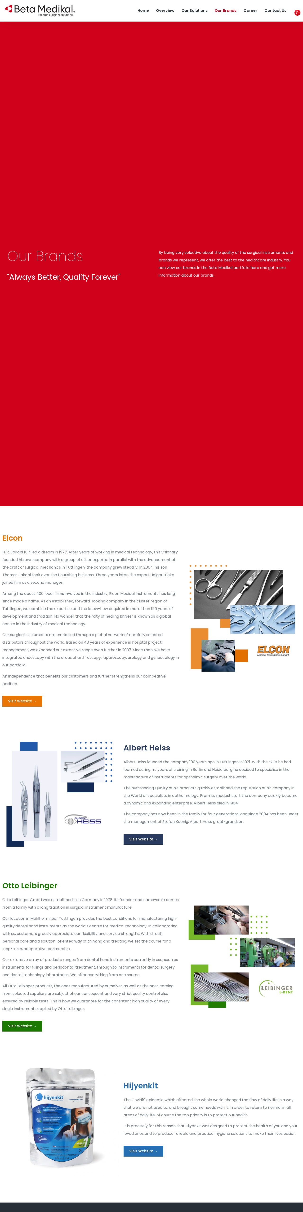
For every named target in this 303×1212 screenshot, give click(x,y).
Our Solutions (195, 10)
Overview (165, 10)
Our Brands (225, 10)
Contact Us (275, 10)
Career (250, 10)
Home (143, 10)
